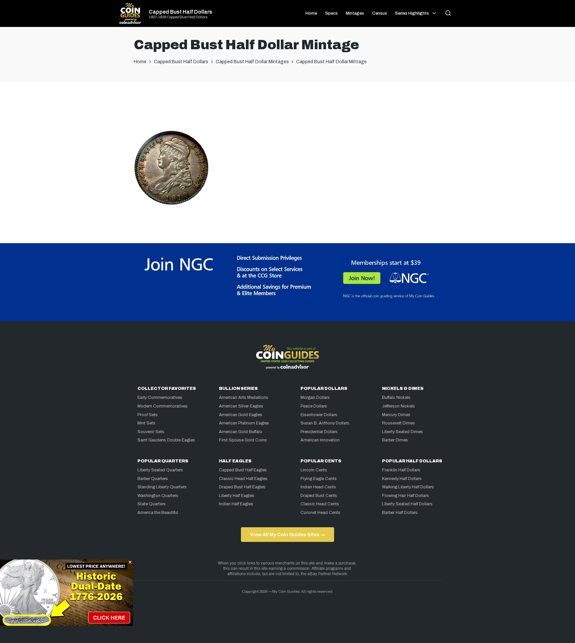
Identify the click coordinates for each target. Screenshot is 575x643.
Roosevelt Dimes (398, 423)
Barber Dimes (395, 440)
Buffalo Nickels (396, 397)
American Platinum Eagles (244, 423)
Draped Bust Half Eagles (242, 487)
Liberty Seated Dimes (402, 431)
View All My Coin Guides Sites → (287, 534)
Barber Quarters (152, 478)
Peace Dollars (313, 406)
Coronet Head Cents (320, 512)
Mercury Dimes (396, 414)
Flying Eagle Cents (318, 478)
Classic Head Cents (319, 504)
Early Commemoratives (159, 397)
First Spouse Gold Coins (243, 440)
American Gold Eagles (240, 414)
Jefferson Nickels (398, 406)
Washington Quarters (157, 495)
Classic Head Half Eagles (243, 478)
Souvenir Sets (150, 431)
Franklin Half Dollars (401, 470)
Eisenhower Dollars (318, 414)
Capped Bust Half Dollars (180, 12)
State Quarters (151, 504)
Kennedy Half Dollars (402, 478)
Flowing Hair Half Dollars (405, 495)
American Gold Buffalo (240, 431)
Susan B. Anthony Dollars (324, 423)
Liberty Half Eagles (236, 495)
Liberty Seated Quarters (160, 470)
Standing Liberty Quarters (162, 487)
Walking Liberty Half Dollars (408, 487)
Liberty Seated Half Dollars (407, 504)
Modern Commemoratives (162, 406)
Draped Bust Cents (318, 495)
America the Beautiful (157, 512)
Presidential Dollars (319, 431)
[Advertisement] (287, 108)
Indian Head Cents (318, 487)
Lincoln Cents (313, 470)
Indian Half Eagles (236, 504)
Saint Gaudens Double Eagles (166, 440)
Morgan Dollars (315, 397)
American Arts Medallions (243, 397)
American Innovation (320, 440)
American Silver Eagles (241, 406)
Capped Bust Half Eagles (243, 470)
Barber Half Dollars (400, 512)
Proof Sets (147, 414)
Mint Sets (146, 423)
